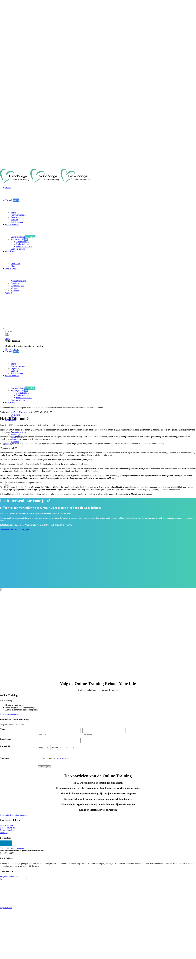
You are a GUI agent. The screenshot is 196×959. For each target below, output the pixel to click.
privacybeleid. (66, 758)
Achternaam (87, 735)
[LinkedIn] (10, 843)
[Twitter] (4, 843)
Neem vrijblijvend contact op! (12, 848)
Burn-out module (7, 830)
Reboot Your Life (7, 828)
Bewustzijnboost (7, 825)
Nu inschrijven (44, 767)
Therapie (3, 832)
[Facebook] (1, 843)
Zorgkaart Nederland (9, 876)
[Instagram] (7, 843)
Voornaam (42, 735)
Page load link (6, 907)
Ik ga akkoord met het (56, 758)
